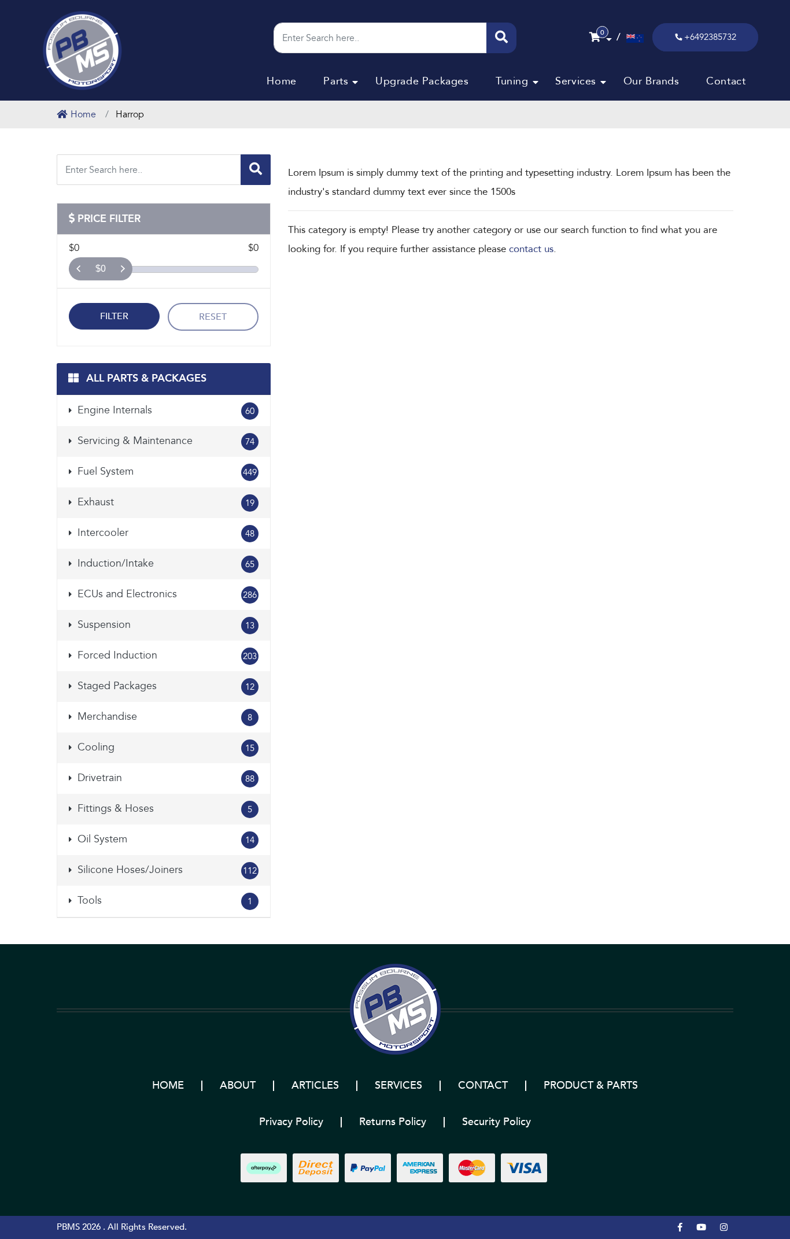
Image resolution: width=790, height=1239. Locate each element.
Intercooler (164, 533)
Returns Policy (392, 1122)
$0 (100, 268)
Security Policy (496, 1122)
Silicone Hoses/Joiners (166, 870)
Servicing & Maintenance (164, 441)
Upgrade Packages (422, 81)
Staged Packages (164, 686)
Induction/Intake (164, 563)
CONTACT (483, 1085)
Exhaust (164, 502)
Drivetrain (164, 778)
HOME (168, 1085)
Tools (163, 900)
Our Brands (651, 81)
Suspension (164, 624)
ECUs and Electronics (166, 594)
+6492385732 (710, 37)
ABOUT (238, 1085)
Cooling (164, 747)
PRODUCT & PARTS (591, 1085)
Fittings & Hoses (163, 808)
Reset (213, 316)
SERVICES (398, 1085)
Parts (335, 81)
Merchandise (163, 716)
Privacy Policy (291, 1122)
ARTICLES (315, 1085)
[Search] (501, 38)
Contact (725, 81)
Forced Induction (166, 655)
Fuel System (166, 471)
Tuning (512, 81)
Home (281, 81)
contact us (531, 249)
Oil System (164, 839)
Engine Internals (164, 410)
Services (575, 81)
